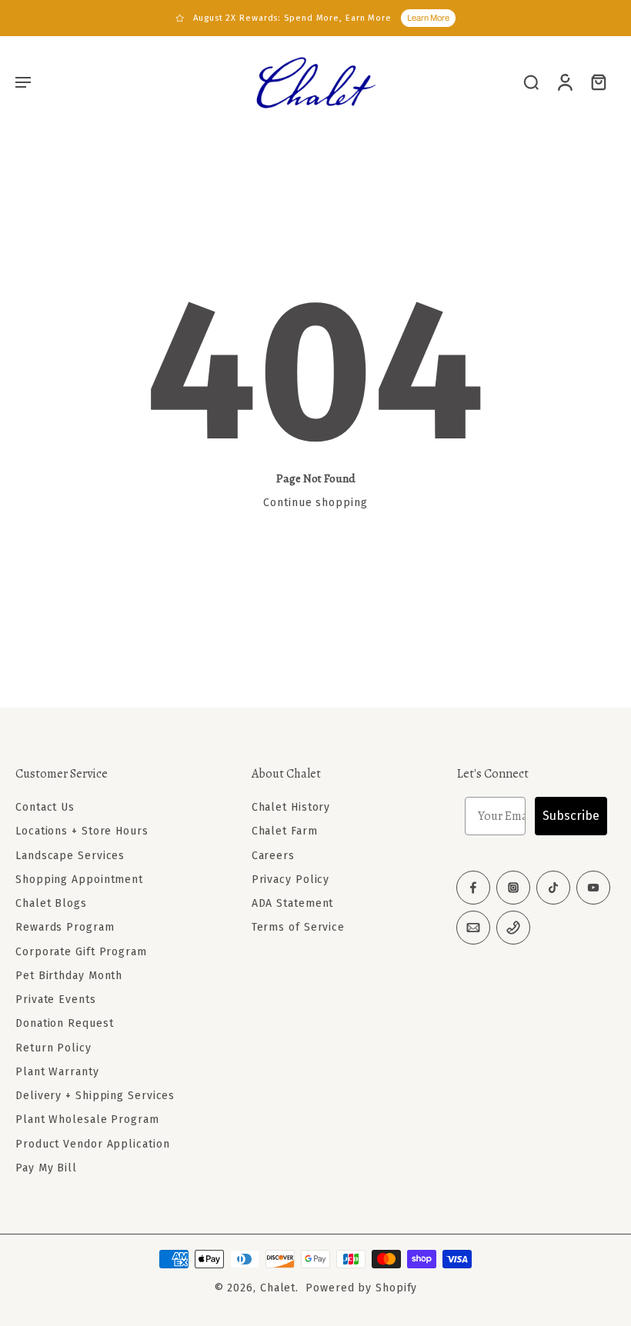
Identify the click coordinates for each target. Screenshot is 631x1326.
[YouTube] (593, 888)
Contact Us (45, 807)
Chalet (277, 1287)
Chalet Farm (285, 831)
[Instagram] (513, 888)
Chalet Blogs (51, 903)
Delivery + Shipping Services (95, 1095)
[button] (23, 81)
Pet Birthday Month (68, 975)
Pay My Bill (46, 1167)
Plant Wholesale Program (87, 1119)
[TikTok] (553, 888)
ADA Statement (293, 903)
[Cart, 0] (599, 81)
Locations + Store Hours (82, 831)
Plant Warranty (57, 1071)
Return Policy (53, 1047)
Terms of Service (298, 927)
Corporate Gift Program (81, 951)
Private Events (55, 999)
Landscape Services (70, 854)
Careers (273, 854)
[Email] (473, 928)
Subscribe (571, 815)
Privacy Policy (291, 879)
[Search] (531, 81)
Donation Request (64, 1023)
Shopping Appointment (79, 879)
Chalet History (291, 807)
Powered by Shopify (361, 1287)
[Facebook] (473, 888)
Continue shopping (315, 502)
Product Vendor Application (92, 1143)
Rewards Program (65, 927)
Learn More (428, 17)
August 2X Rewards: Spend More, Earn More (292, 18)
